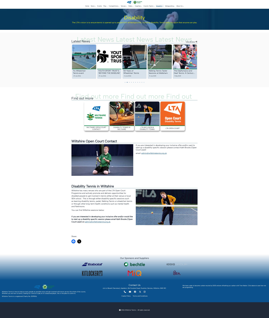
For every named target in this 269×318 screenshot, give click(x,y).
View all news (190, 42)
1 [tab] (125, 82)
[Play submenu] (106, 6)
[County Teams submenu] (154, 6)
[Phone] (125, 291)
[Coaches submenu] (141, 6)
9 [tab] (142, 82)
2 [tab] (127, 82)
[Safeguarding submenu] (174, 6)
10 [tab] (144, 82)
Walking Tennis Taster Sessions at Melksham (132, 72)
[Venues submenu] (126, 6)
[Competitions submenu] (118, 6)
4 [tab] (131, 82)
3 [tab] (129, 82)
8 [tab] (140, 82)
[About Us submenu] (183, 6)
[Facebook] (135, 291)
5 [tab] (133, 82)
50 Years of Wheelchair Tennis (106, 72)
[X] (140, 291)
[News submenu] (95, 6)
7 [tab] (138, 82)
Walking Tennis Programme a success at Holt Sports (184, 72)
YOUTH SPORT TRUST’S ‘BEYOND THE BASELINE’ (84, 72)
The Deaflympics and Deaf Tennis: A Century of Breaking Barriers (160, 72)
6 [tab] (135, 82)
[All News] (196, 41)
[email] (130, 291)
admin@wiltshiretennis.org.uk (154, 153)
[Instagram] (145, 291)
